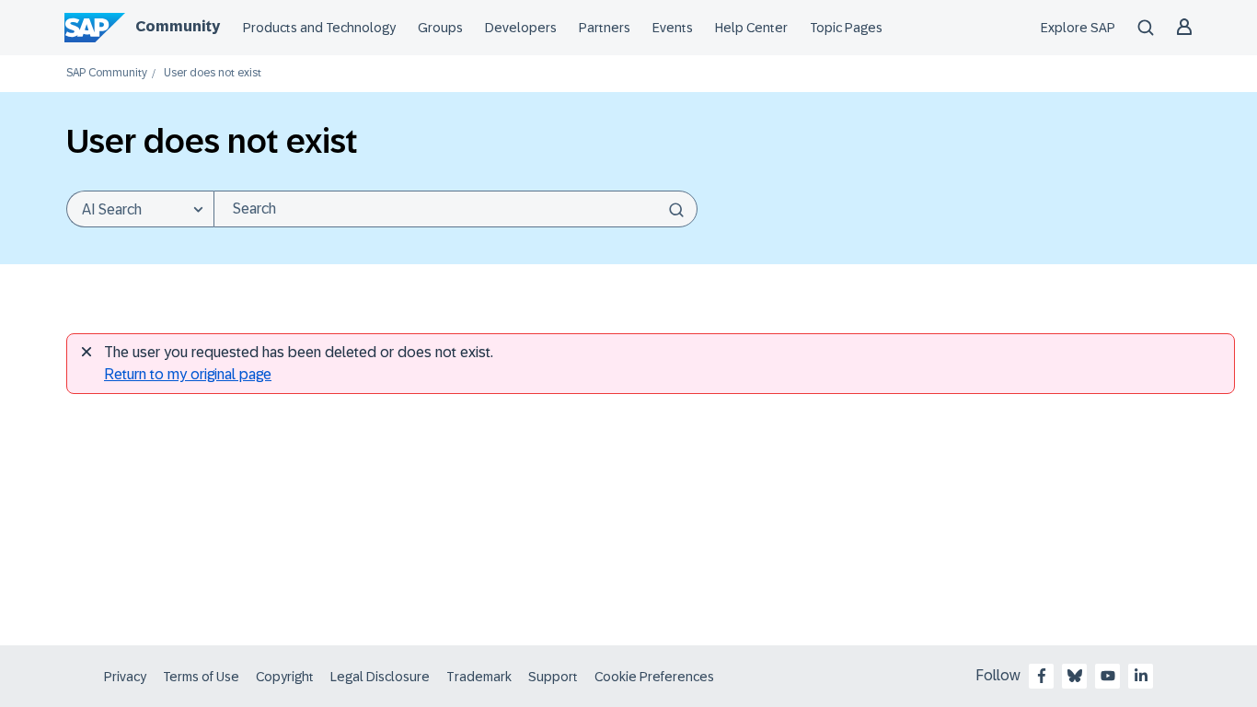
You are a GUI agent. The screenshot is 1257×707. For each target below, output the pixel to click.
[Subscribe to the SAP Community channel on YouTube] (1108, 675)
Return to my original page (187, 374)
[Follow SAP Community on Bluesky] (1074, 675)
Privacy (125, 676)
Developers (521, 27)
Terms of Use (201, 676)
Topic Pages (846, 27)
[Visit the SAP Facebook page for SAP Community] (1041, 675)
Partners (604, 27)
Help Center (751, 27)
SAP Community (106, 73)
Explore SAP (1078, 27)
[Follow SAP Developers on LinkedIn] (1141, 675)
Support (553, 676)
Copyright (285, 676)
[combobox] (455, 209)
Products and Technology (319, 27)
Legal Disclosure (380, 676)
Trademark (479, 676)
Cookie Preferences (654, 676)
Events (672, 27)
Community (177, 26)
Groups (440, 27)
